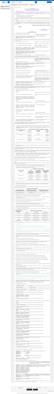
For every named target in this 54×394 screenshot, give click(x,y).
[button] (5, 6)
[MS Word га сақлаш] (20, 2)
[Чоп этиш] (22, 2)
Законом (23, 13)
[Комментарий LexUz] (14, 2)
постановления (26, 380)
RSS (45, 387)
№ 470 (22, 23)
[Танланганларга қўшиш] (10, 2)
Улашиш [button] (51, 4)
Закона (35, 18)
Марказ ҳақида (20, 387)
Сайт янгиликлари (29, 387)
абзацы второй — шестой (28, 23)
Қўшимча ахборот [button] (43, 4)
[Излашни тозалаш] (10, 4)
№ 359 (15, 22)
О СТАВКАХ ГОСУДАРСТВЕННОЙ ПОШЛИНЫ (5, 6)
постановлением (37, 11)
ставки (25, 15)
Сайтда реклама (38, 387)
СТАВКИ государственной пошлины (5, 8)
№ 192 (23, 22)
